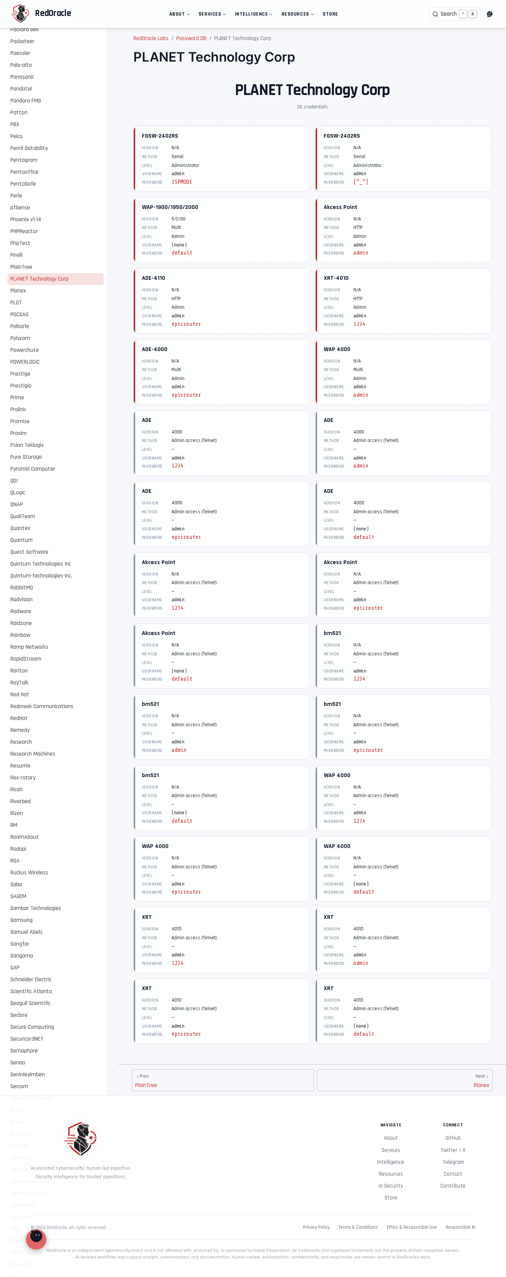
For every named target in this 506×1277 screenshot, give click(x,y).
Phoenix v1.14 (25, 219)
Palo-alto (21, 65)
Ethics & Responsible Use (412, 1227)
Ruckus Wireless (29, 873)
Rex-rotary (23, 778)
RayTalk (19, 683)
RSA (15, 861)
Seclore (18, 1015)
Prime (17, 398)
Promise (20, 421)
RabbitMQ (21, 588)
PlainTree (21, 267)
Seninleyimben (27, 1074)
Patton (18, 113)
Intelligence (250, 15)
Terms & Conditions (358, 1227)
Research (21, 742)
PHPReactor (24, 231)
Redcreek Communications (41, 706)
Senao (17, 1063)
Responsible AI (460, 1227)
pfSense (20, 208)
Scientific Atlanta (31, 991)
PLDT (16, 303)
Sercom (19, 1086)
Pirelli (16, 255)
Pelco (16, 136)
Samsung (21, 920)
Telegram (453, 1162)
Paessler (20, 53)
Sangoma (21, 956)
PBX (14, 124)
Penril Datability (29, 148)
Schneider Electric (30, 979)
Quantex (20, 528)
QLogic (17, 493)
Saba (16, 884)
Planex (18, 291)
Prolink (18, 409)
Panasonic (22, 77)
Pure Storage (26, 457)
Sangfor (19, 944)
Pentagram (23, 160)
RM (13, 825)
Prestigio (20, 386)
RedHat (19, 718)
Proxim (18, 433)
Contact (453, 1174)
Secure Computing (32, 1027)
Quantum (21, 540)
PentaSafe (23, 184)
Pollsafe (19, 326)
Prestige (20, 374)
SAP (15, 968)
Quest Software (29, 552)
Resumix (20, 766)
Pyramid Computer (32, 469)
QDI (14, 481)
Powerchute (24, 350)
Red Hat (19, 694)
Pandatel (21, 89)
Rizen (16, 813)
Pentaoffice (24, 172)
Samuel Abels (26, 932)
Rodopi (18, 849)
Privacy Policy (316, 1227)
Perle (16, 196)
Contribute (453, 1185)
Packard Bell (24, 29)
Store (330, 14)
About (175, 15)
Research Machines (32, 754)
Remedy (20, 730)
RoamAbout (24, 837)
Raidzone (21, 623)
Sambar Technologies (35, 908)
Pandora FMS (25, 101)
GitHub (453, 1138)
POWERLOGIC (25, 362)
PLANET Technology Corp (39, 279)
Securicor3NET (26, 1039)
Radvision (21, 599)
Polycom (20, 338)
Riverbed (20, 801)
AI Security (391, 1185)
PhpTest (20, 243)
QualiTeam (22, 516)
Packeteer (22, 41)
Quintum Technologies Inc (40, 564)
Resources (294, 15)
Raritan (19, 671)
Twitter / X (453, 1150)
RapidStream (25, 659)
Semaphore (24, 1051)
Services (208, 15)
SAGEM (18, 896)
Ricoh (16, 789)
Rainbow (20, 635)
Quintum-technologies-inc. (41, 576)
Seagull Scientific (30, 1003)
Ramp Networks (29, 647)
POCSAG (19, 314)
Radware (20, 611)
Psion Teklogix (27, 445)
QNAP (16, 504)
